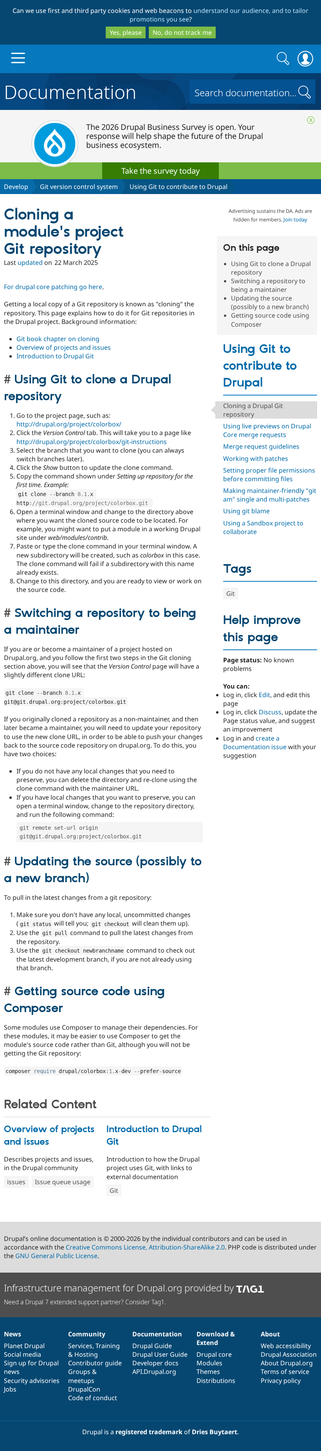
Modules (209, 1363)
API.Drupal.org (154, 1371)
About (270, 1334)
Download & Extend (216, 1338)
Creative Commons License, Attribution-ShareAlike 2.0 (145, 1247)
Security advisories (32, 1380)
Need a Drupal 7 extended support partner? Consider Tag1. (85, 1302)
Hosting (86, 1354)
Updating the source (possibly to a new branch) (270, 302)
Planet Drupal (24, 1345)
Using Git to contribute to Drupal (178, 186)
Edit (264, 694)
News (12, 1334)
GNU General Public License (56, 1255)
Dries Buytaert (214, 1432)
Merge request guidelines (261, 446)
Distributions (216, 1380)
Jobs (10, 1389)
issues (16, 1182)
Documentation (70, 90)
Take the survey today (160, 170)
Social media (22, 1354)
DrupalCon (84, 1389)
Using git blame (246, 511)
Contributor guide (95, 1363)
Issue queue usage (62, 1182)
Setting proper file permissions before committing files (269, 474)
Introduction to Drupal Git (55, 356)
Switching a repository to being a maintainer (268, 285)
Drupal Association (289, 1354)
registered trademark (148, 1432)
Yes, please (126, 32)
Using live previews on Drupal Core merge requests (267, 430)
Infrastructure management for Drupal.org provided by (120, 1287)
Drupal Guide (152, 1345)
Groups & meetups (82, 1375)
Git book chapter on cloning (57, 338)
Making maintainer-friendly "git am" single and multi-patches (269, 494)
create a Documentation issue (255, 742)
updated (30, 262)
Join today (295, 219)
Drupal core (214, 1354)
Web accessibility (286, 1345)
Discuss (270, 712)
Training (108, 1345)
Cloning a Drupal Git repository (253, 410)
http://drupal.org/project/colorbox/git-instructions (91, 441)
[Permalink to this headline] (9, 380)
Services (80, 1345)
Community (86, 1334)
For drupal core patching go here (53, 286)
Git (114, 1190)
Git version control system (79, 186)
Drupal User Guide (160, 1354)
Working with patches (255, 458)
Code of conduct (92, 1397)
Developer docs (155, 1363)
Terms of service (285, 1371)
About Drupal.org (287, 1363)
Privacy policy (281, 1380)
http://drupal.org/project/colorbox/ (68, 424)
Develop (16, 186)
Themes (208, 1371)
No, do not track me (182, 32)
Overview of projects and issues (63, 347)
